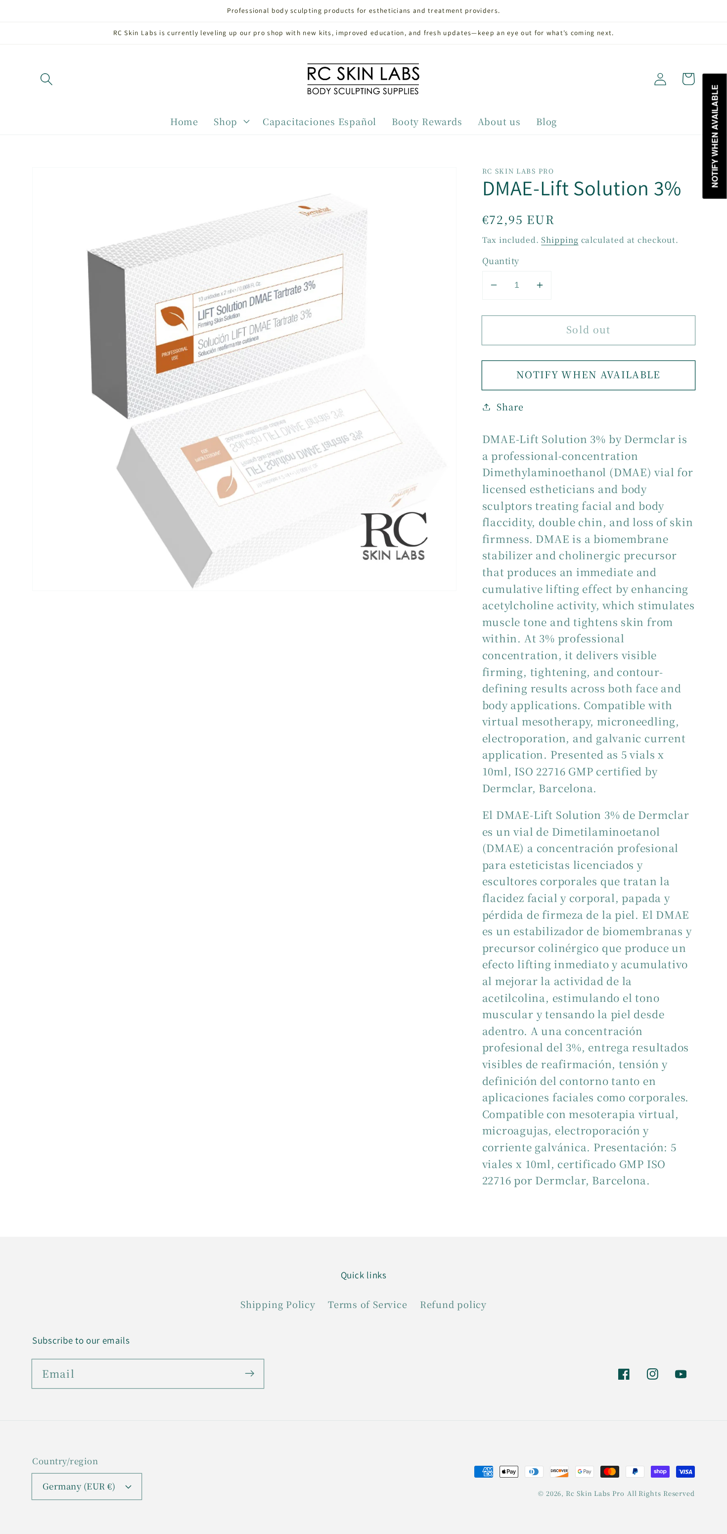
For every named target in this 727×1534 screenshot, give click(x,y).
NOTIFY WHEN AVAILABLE (588, 374)
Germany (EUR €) (79, 1486)
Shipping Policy (278, 1304)
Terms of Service (367, 1304)
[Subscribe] (249, 1373)
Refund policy (453, 1304)
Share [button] (510, 406)
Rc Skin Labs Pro (595, 1493)
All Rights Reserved (661, 1493)
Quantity (500, 261)
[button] (46, 79)
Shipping (559, 238)
